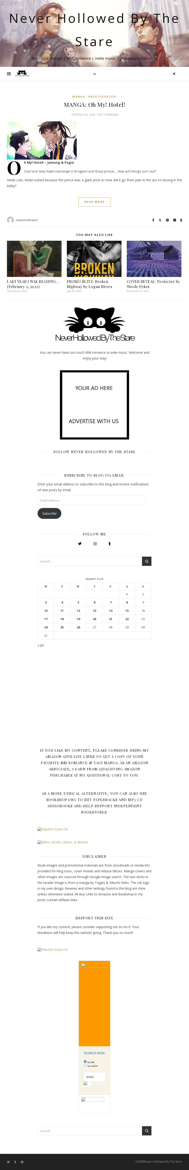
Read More (94, 202)
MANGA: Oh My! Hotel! (94, 104)
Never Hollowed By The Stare (94, 29)
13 (94, 610)
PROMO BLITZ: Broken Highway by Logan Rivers (89, 284)
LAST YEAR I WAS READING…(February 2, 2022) (33, 284)
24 (45, 627)
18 (62, 619)
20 (94, 619)
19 (78, 619)
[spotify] (22, 1162)
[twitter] (8, 1162)
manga (78, 96)
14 (110, 610)
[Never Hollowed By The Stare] (22, 73)
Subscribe (49, 513)
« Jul (41, 645)
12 (78, 610)
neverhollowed (26, 220)
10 (45, 610)
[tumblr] (15, 1162)
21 (110, 619)
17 (45, 619)
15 (127, 610)
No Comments (107, 114)
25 (62, 627)
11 (62, 610)
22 (127, 619)
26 (78, 627)
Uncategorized (102, 96)
